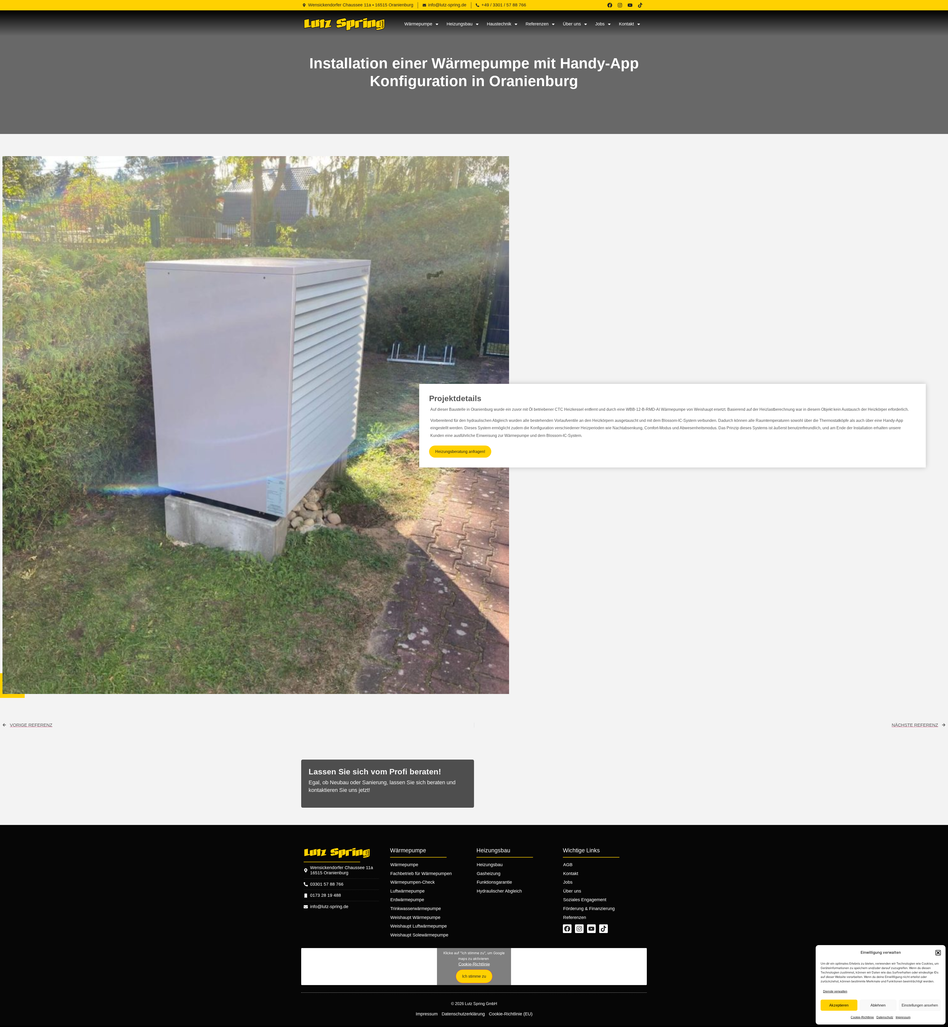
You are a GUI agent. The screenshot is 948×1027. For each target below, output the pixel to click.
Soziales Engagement (584, 899)
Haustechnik (499, 23)
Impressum (903, 1017)
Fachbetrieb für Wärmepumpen (421, 873)
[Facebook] (610, 5)
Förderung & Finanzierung (589, 908)
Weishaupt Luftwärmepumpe (418, 926)
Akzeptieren (839, 1005)
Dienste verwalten (835, 991)
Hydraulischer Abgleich (499, 891)
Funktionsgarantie (494, 882)
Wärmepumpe (418, 23)
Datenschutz (884, 1017)
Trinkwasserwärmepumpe (415, 908)
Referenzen (537, 23)
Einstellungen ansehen (920, 1005)
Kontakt (626, 23)
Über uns (572, 23)
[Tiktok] (640, 5)
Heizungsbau (460, 23)
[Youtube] (630, 5)
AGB (568, 864)
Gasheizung (488, 873)
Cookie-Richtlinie (862, 1017)
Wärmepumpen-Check (412, 882)
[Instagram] (620, 5)
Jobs (600, 23)
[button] (938, 952)
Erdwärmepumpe (407, 899)
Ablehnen (878, 1005)
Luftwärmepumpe (407, 891)
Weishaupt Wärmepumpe (415, 917)
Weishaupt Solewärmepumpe (419, 935)
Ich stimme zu (474, 976)
